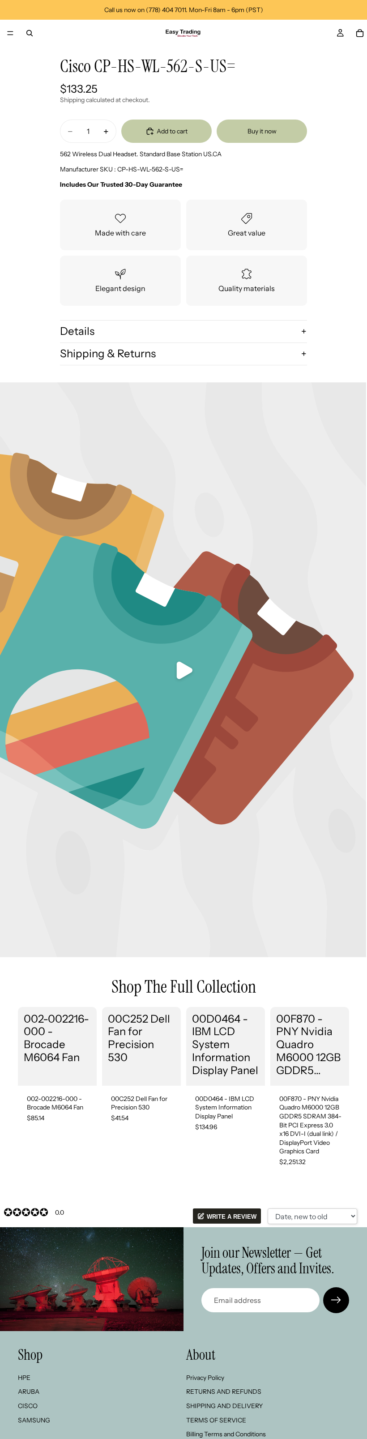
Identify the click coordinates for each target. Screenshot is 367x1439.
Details (77, 331)
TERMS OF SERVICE (216, 1420)
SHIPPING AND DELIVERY (224, 1406)
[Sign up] (336, 1300)
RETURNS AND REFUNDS (223, 1392)
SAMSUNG (34, 1420)
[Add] (83, 1072)
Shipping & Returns (108, 353)
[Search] (29, 33)
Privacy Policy (205, 1378)
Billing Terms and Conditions (226, 1434)
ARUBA (28, 1392)
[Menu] (10, 33)
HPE (24, 1378)
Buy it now (262, 131)
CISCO (28, 1406)
